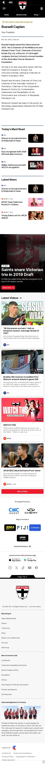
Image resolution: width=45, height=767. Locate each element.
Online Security (8, 760)
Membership (21, 15)
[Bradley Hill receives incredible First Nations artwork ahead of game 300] (22, 373)
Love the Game (35, 606)
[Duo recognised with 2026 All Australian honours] (22, 152)
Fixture (4, 623)
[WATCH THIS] (22, 420)
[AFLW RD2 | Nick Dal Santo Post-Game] (22, 465)
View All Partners (21, 546)
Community (5, 660)
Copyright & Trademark (25, 757)
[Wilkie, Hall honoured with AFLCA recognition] (22, 165)
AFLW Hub (5, 648)
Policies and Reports (9, 689)
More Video (22, 491)
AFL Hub (4, 643)
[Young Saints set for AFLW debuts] (22, 216)
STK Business (6, 694)
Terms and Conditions (22, 753)
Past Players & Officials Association (14, 685)
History (4, 680)
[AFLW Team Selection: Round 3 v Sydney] (22, 202)
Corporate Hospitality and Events (14, 665)
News (6, 15)
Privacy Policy (7, 757)
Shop (36, 15)
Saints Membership (8, 618)
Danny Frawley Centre (9, 670)
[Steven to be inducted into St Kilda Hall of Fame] (22, 138)
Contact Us (6, 753)
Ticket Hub (5, 628)
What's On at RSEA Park (10, 638)
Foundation (5, 675)
